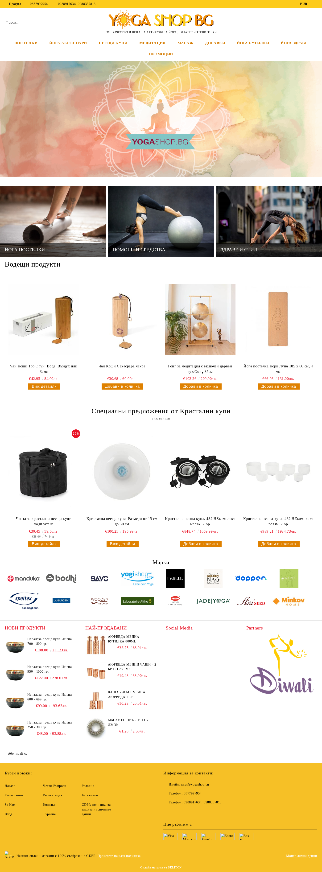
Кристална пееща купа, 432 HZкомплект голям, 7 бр (278, 521)
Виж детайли (44, 386)
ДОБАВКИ (215, 43)
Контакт (49, 804)
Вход (8, 814)
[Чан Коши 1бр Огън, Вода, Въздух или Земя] (43, 319)
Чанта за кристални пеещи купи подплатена (43, 521)
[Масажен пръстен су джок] (96, 728)
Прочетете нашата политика (119, 856)
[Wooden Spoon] (99, 602)
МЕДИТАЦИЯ (152, 43)
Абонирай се (17, 753)
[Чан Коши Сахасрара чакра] (122, 319)
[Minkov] (288, 602)
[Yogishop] (137, 579)
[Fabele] (175, 579)
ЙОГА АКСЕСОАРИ (68, 43)
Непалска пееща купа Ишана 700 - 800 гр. (49, 641)
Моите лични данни (301, 856)
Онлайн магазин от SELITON (161, 867)
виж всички (161, 418)
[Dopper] (251, 579)
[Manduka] (23, 579)
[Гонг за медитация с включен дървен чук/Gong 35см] (200, 319)
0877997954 (39, 4)
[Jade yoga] (213, 601)
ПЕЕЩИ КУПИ (113, 43)
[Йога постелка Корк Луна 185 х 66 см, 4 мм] (278, 319)
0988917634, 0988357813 (77, 4)
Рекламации (14, 795)
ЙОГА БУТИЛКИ (253, 43)
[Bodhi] (61, 579)
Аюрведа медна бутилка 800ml (123, 639)
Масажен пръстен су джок (128, 722)
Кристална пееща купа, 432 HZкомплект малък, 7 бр (200, 521)
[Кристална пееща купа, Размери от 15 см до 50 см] (122, 471)
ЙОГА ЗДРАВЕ (294, 43)
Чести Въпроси (54, 786)
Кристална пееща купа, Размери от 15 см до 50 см (122, 521)
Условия (88, 786)
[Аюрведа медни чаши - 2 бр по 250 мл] (96, 672)
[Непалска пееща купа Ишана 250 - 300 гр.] (15, 730)
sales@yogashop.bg (195, 784)
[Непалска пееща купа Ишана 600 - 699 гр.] (15, 703)
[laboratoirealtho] (137, 602)
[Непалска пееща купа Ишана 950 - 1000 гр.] (15, 675)
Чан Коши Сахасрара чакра (122, 366)
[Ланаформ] (61, 602)
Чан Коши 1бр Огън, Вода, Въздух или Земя (44, 369)
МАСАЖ (186, 43)
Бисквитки (90, 795)
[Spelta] (23, 602)
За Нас (10, 804)
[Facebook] (314, 4)
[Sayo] (99, 579)
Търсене (49, 814)
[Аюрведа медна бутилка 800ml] (96, 645)
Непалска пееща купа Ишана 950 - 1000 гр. (49, 669)
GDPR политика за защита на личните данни (96, 809)
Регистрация (52, 795)
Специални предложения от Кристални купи (161, 411)
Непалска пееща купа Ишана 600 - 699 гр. (49, 697)
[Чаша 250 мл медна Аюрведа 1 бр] (96, 700)
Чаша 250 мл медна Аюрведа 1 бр (126, 695)
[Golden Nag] (213, 579)
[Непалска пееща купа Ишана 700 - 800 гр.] (15, 647)
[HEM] (175, 602)
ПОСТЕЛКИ (25, 43)
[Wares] (288, 579)
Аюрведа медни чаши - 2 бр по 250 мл (132, 667)
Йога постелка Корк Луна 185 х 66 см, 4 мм (278, 369)
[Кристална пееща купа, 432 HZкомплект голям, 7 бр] (278, 471)
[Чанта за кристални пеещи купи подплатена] (43, 471)
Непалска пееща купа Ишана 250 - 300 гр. (49, 725)
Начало (10, 786)
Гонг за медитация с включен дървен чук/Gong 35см (200, 369)
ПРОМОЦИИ (161, 54)
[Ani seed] (251, 602)
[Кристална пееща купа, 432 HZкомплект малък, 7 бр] (200, 471)
